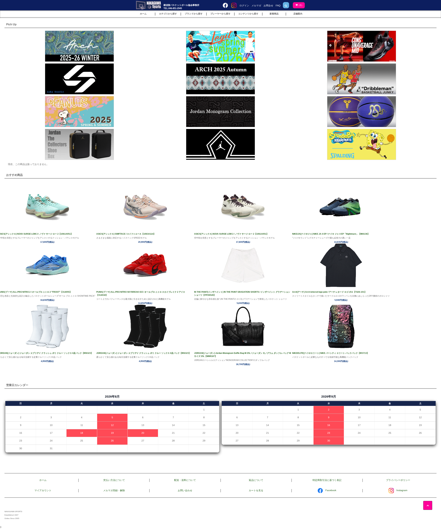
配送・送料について (185, 480)
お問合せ (268, 5)
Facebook (330, 490)
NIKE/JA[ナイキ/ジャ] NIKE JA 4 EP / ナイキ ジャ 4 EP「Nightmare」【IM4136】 (331, 234)
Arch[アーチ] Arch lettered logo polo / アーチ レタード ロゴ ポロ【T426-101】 (329, 292)
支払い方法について (114, 480)
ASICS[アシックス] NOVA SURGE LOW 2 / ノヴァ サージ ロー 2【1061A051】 (231, 234)
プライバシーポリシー (398, 480)
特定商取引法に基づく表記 (326, 480)
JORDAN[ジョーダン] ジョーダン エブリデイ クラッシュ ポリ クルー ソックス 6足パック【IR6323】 (143, 353)
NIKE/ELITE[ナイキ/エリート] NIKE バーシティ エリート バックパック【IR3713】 (330, 353)
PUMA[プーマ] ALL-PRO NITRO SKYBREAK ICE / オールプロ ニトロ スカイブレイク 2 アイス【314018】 (140, 293)
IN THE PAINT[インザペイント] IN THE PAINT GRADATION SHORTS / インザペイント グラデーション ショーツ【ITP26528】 (242, 293)
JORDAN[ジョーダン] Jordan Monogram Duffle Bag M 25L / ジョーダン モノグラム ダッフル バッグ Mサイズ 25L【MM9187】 (242, 354)
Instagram (401, 490)
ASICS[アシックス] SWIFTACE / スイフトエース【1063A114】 (125, 234)
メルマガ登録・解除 (114, 490)
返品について (256, 480)
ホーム (43, 480)
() (300, 5)
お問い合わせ (185, 490)
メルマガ (256, 5)
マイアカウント (42, 490)
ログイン (244, 5)
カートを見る (256, 490)
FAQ (278, 5)
